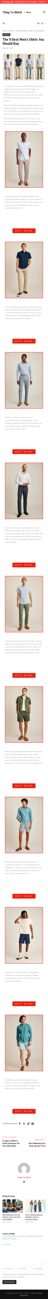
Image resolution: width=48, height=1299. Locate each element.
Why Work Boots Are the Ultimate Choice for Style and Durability (11, 1217)
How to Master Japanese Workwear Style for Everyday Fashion (34, 1217)
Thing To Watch (12, 12)
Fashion (11, 31)
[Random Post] (38, 23)
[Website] (24, 1182)
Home (4, 31)
